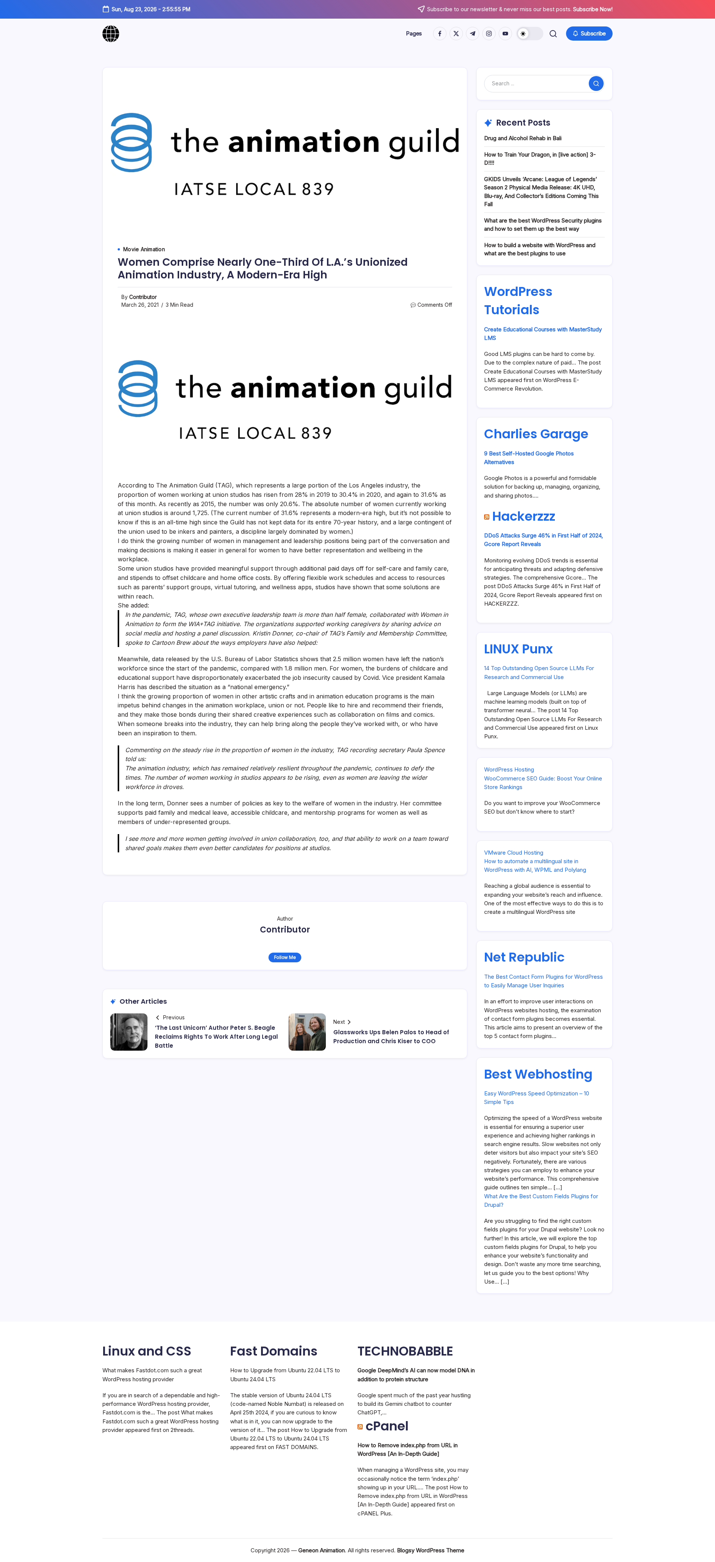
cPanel (387, 1426)
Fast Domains (274, 1351)
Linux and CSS (146, 1351)
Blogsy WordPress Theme (430, 1550)
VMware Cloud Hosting (513, 852)
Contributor (143, 297)
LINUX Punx (518, 649)
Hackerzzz (523, 516)
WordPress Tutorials (518, 301)
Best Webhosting (538, 1074)
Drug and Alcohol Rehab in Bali (523, 138)
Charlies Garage (536, 434)
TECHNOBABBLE (405, 1351)
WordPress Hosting (509, 769)
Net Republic (524, 957)
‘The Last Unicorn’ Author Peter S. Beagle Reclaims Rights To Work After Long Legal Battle (216, 1037)
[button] (530, 33)
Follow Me (285, 957)
